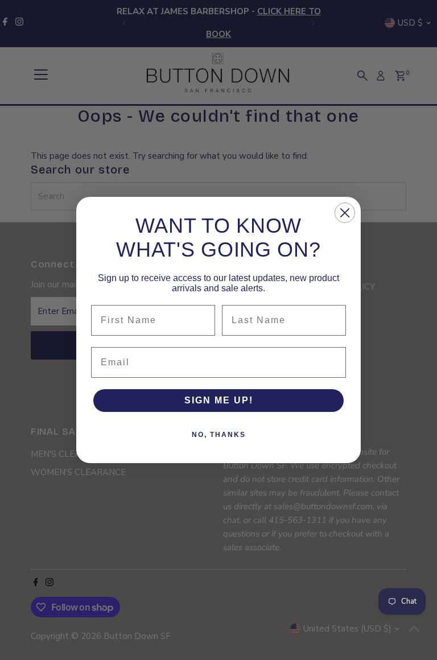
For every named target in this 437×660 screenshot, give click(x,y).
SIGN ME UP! (218, 400)
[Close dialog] (345, 213)
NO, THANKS (219, 435)
